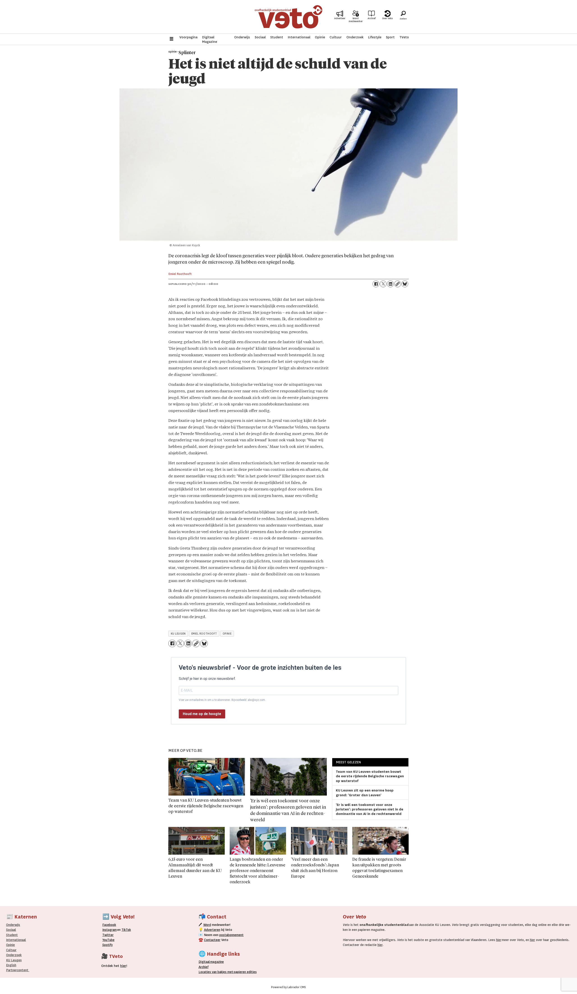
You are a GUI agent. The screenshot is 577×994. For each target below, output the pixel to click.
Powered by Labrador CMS (288, 987)
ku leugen (178, 633)
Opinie (320, 37)
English (11, 965)
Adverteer (339, 18)
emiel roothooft (204, 633)
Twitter (108, 935)
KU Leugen (14, 960)
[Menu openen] (171, 39)
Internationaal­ (16, 940)
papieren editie (244, 972)
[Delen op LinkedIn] (390, 284)
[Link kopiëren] (397, 284)
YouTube (108, 940)
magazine (212, 962)
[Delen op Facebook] (376, 284)
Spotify (107, 945)
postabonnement (231, 935)
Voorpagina (188, 37)
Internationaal (299, 37)
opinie (227, 633)
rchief (203, 967)
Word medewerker (356, 20)
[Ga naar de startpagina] (288, 17)
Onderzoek (355, 37)
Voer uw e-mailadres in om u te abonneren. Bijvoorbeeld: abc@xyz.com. (222, 700)
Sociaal (260, 37)
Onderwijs (242, 37)
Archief (372, 18)
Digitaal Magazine (209, 39)
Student (276, 37)
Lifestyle (374, 37)
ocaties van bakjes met (216, 972)
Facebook (109, 925)
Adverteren (212, 930)
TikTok (126, 930)
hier (498, 940)
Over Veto (387, 18)
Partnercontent (17, 970)
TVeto (404, 37)
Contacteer (212, 940)
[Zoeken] (403, 17)
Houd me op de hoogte (202, 714)
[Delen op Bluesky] (404, 284)
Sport (390, 37)
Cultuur (336, 37)
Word (207, 925)
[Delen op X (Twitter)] (383, 284)
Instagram (109, 930)
